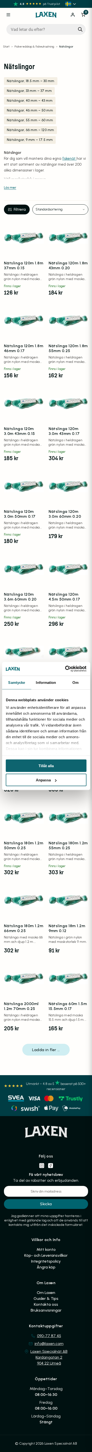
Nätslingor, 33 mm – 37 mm (29, 91)
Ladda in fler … (46, 1049)
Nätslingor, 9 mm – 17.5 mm (30, 140)
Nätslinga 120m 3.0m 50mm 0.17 (20, 514)
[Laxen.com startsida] (46, 15)
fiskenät (69, 158)
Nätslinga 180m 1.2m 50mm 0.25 (23, 845)
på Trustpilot (51, 4)
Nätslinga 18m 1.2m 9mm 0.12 (67, 928)
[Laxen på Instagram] (41, 1165)
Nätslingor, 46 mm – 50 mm (30, 110)
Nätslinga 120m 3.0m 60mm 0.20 (65, 514)
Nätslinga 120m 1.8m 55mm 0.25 (68, 348)
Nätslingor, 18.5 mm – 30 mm (30, 81)
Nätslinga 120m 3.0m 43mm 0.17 (64, 431)
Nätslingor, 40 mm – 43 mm (30, 100)
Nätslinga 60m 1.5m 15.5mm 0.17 (68, 1006)
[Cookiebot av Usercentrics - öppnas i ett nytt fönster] (65, 669)
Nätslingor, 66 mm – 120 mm (30, 130)
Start (6, 46)
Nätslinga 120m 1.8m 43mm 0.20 (68, 265)
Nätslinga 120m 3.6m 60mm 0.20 (20, 597)
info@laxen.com (49, 1343)
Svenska (71, 4)
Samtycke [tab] (16, 682)
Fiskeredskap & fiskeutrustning (34, 46)
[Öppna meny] (8, 14)
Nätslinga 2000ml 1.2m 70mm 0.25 (21, 1006)
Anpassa (43, 780)
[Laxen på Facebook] (50, 1165)
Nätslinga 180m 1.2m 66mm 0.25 (23, 928)
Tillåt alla (46, 765)
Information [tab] (46, 682)
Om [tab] (75, 682)
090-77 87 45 (49, 1335)
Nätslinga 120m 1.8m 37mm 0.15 (23, 265)
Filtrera (20, 209)
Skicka (46, 1204)
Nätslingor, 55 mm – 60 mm (30, 120)
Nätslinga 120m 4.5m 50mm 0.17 (64, 597)
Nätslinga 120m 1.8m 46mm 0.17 (23, 348)
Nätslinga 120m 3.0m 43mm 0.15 (19, 431)
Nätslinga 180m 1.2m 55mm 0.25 (68, 845)
